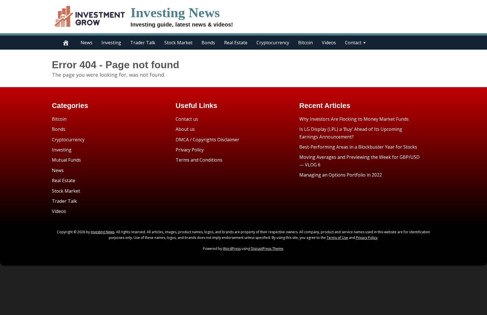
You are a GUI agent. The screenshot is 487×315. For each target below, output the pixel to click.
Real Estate (235, 42)
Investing (111, 42)
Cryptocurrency (272, 42)
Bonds (208, 42)
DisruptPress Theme (267, 248)
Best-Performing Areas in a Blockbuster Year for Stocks (358, 147)
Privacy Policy (190, 150)
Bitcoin (305, 42)
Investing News (175, 12)
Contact (353, 42)
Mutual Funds (66, 160)
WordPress (232, 248)
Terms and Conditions (199, 160)
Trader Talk (142, 42)
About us (185, 129)
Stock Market (178, 42)
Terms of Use (337, 237)
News (86, 42)
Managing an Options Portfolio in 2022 (340, 175)
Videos (329, 42)
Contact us (187, 119)
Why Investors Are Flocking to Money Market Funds (354, 119)
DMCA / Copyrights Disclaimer (207, 139)
